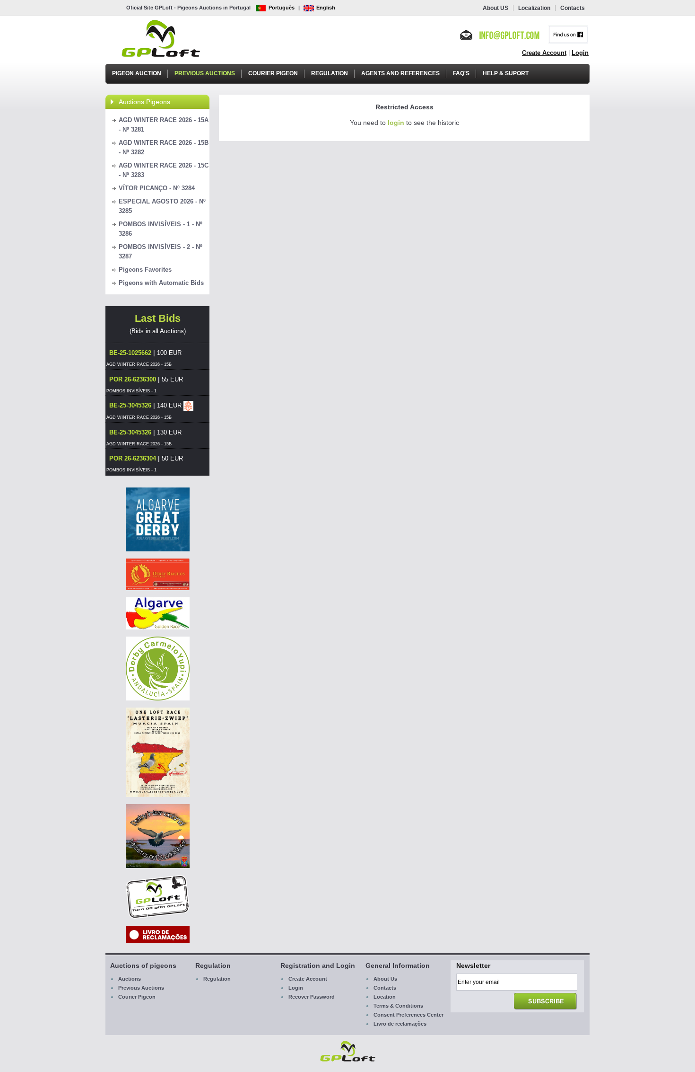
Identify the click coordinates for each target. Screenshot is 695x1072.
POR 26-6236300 (132, 379)
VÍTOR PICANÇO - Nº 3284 (157, 188)
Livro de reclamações (400, 1024)
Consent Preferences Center (408, 1015)
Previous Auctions (204, 73)
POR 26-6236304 (132, 458)
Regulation (329, 73)
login (396, 122)
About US (495, 8)
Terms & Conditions (398, 1006)
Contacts (572, 8)
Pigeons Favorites (145, 269)
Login (580, 52)
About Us (385, 979)
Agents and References (400, 73)
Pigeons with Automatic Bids (161, 282)
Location (385, 997)
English (325, 7)
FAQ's (461, 73)
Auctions (129, 979)
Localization (534, 8)
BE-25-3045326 (130, 405)
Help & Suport (506, 73)
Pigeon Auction (136, 73)
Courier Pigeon (273, 73)
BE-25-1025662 (130, 352)
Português (282, 7)
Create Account (544, 52)
